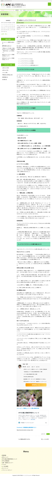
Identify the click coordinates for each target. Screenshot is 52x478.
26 (10, 29)
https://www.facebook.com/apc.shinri (25, 430)
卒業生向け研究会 (6, 74)
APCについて (5, 457)
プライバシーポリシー (7, 470)
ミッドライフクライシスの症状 (26, 61)
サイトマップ (5, 468)
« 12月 (2, 33)
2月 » (6, 33)
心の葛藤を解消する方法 (24, 439)
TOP (7, 10)
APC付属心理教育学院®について (9, 459)
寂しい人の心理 (44, 439)
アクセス (4, 464)
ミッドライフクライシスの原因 (26, 63)
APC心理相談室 (5, 460)
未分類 (3, 79)
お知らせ (4, 67)
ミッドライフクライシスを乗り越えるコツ (29, 65)
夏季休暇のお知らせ (6, 45)
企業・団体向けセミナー (7, 462)
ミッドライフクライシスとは (25, 58)
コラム (48, 434)
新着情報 (4, 77)
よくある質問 (5, 466)
